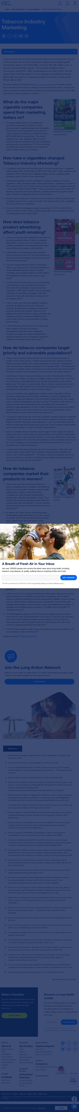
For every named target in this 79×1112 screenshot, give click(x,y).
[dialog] (39, 556)
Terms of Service (54, 583)
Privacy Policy (40, 583)
